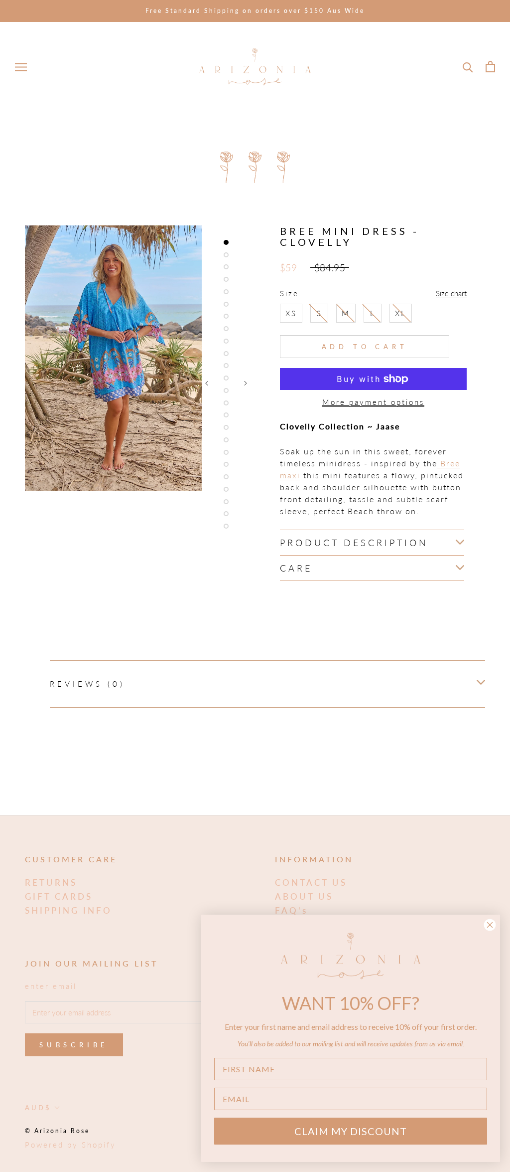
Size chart (451, 293)
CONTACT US (311, 882)
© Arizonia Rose (57, 1131)
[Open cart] (490, 66)
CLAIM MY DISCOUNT (350, 1131)
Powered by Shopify (70, 1144)
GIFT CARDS (59, 896)
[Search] (468, 66)
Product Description (354, 543)
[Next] (245, 383)
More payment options (373, 401)
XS (291, 313)
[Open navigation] (21, 66)
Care (296, 568)
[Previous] (206, 383)
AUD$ (38, 1108)
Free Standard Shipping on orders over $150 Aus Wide (255, 10)
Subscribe (74, 1045)
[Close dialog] (490, 925)
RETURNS (51, 882)
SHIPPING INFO (68, 910)
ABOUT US (304, 896)
